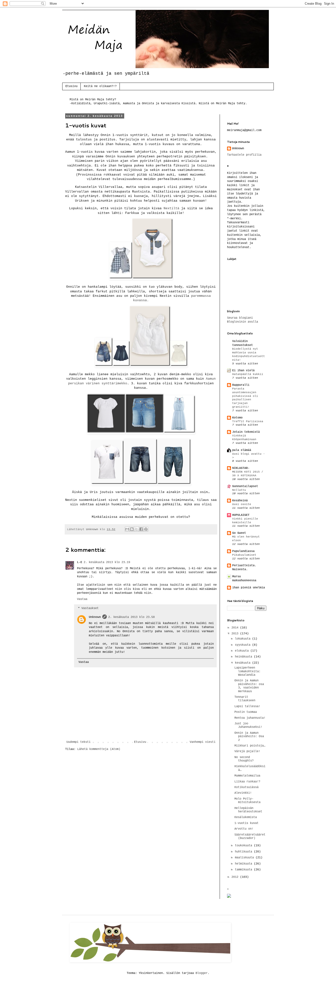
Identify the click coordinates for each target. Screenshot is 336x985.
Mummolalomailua (247, 775)
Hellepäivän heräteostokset (248, 809)
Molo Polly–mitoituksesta (247, 800)
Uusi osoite (241, 504)
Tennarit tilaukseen (244, 698)
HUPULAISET (240, 515)
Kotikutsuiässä (246, 787)
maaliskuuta (245, 857)
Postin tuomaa (245, 712)
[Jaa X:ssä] (136, 529)
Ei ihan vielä (243, 370)
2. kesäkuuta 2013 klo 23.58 (131, 617)
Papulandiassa (243, 551)
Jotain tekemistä (246, 432)
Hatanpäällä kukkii (247, 374)
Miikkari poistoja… (249, 745)
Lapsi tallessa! (247, 706)
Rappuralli (240, 385)
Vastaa (82, 599)
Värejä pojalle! (247, 751)
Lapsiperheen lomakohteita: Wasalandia (247, 671)
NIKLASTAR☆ (240, 468)
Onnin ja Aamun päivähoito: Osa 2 (249, 736)
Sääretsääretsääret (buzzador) (249, 836)
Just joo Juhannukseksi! (248, 725)
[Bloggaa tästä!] (131, 529)
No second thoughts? (244, 759)
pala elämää (241, 450)
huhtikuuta (244, 851)
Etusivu (71, 86)
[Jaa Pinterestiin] (145, 529)
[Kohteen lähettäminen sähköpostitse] (127, 529)
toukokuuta (244, 845)
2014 (235, 627)
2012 (235, 877)
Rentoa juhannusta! (249, 718)
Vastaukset (90, 608)
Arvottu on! (243, 829)
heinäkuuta (244, 656)
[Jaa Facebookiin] (141, 529)
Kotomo (237, 417)
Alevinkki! (243, 793)
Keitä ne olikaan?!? (100, 86)
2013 (235, 633)
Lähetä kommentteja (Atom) (98, 749)
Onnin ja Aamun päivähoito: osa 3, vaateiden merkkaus (249, 686)
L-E (79, 562)
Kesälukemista (245, 817)
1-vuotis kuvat (246, 823)
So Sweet (239, 533)
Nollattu (239, 490)
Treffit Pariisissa (247, 421)
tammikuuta (244, 869)
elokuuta (242, 651)
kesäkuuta (243, 663)
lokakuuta (243, 639)
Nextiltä (171, 208)
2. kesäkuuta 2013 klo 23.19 (107, 562)
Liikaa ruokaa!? (247, 781)
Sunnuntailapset (245, 486)
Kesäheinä (240, 500)
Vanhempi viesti (202, 742)
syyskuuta (243, 645)
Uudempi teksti (78, 742)
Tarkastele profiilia (244, 155)
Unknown (95, 617)
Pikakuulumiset (244, 554)
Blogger (202, 973)
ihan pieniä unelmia (248, 587)
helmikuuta (244, 864)
